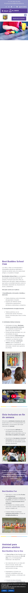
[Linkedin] (11, 7)
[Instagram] (9, 7)
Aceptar (4, 590)
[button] (25, 15)
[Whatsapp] (6, 7)
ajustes (12, 588)
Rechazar (11, 590)
